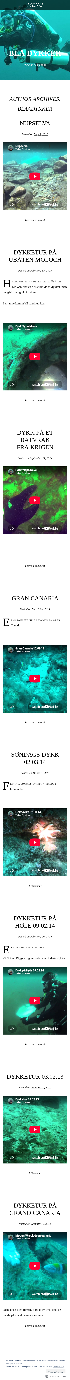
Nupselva (35, 123)
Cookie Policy (58, 1366)
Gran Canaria (35, 598)
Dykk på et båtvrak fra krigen (35, 440)
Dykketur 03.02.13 (35, 1076)
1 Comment (35, 885)
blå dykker (35, 53)
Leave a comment (35, 220)
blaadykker (35, 109)
